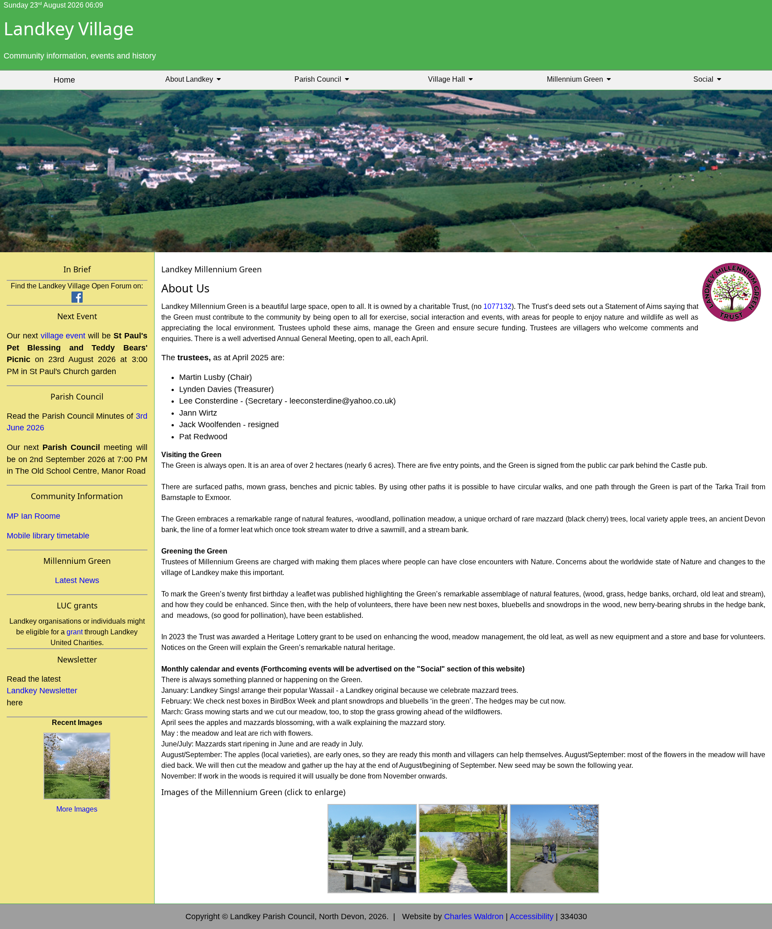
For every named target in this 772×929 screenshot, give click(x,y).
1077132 (497, 306)
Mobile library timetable (48, 535)
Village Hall (448, 79)
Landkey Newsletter (42, 690)
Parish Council (319, 79)
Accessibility (532, 916)
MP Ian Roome (33, 516)
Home (64, 79)
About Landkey (191, 79)
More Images (76, 809)
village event (63, 335)
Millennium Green (577, 79)
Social (705, 79)
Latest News (77, 580)
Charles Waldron (473, 916)
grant (75, 632)
